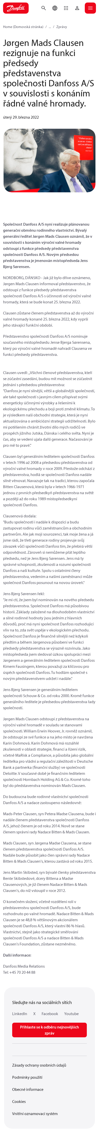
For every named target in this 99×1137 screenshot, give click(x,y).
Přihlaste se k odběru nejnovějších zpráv (49, 1030)
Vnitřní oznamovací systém (35, 1113)
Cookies (19, 1101)
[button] (66, 8)
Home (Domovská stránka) (23, 26)
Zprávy (61, 26)
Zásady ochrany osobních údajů (39, 1065)
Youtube (71, 1013)
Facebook (50, 1013)
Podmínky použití (27, 1077)
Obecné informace (27, 1089)
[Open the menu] (90, 8)
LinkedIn (19, 1013)
